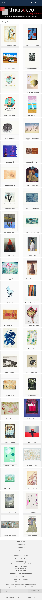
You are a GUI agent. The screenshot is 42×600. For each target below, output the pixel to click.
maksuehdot (21, 576)
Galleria (21, 552)
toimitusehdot (21, 579)
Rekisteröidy (35, 591)
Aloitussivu (21, 544)
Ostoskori (38, 3)
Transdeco (15, 597)
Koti (1, 22)
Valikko (5, 3)
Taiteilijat (21, 547)
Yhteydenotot (21, 550)
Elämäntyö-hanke (21, 555)
